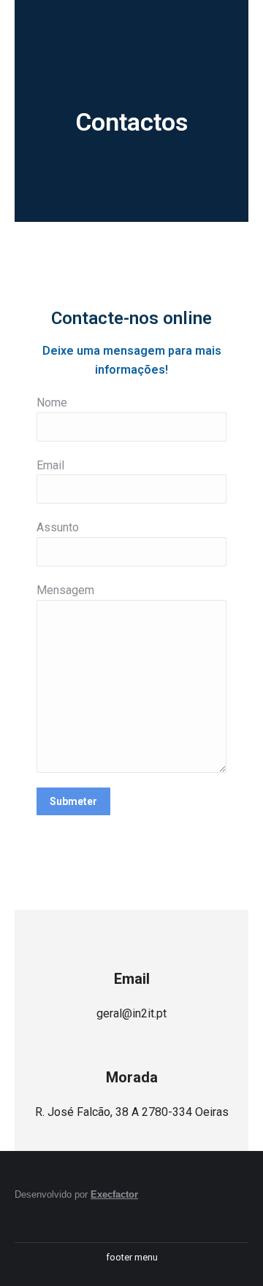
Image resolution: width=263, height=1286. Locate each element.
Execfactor (114, 1194)
